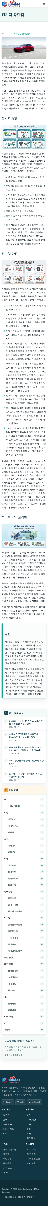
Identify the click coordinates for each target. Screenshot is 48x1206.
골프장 (6, 1154)
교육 (29, 1124)
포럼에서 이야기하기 (13, 1055)
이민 (29, 1115)
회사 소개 (31, 1149)
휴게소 (6, 1172)
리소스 (6, 1133)
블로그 (9, 1102)
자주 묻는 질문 (33, 1158)
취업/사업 (31, 1119)
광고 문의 (31, 1154)
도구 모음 (36, 1102)
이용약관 (21, 1197)
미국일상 (17, 33)
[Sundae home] (11, 1079)
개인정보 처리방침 (9, 1197)
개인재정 (31, 1138)
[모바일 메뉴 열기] (44, 4)
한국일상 (26, 33)
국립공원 (7, 1158)
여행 (29, 1133)
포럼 (22, 1102)
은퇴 (29, 1129)
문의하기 (30, 1197)
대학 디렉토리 (9, 1149)
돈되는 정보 (8, 1129)
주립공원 (7, 1163)
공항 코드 (7, 1167)
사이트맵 (31, 1163)
